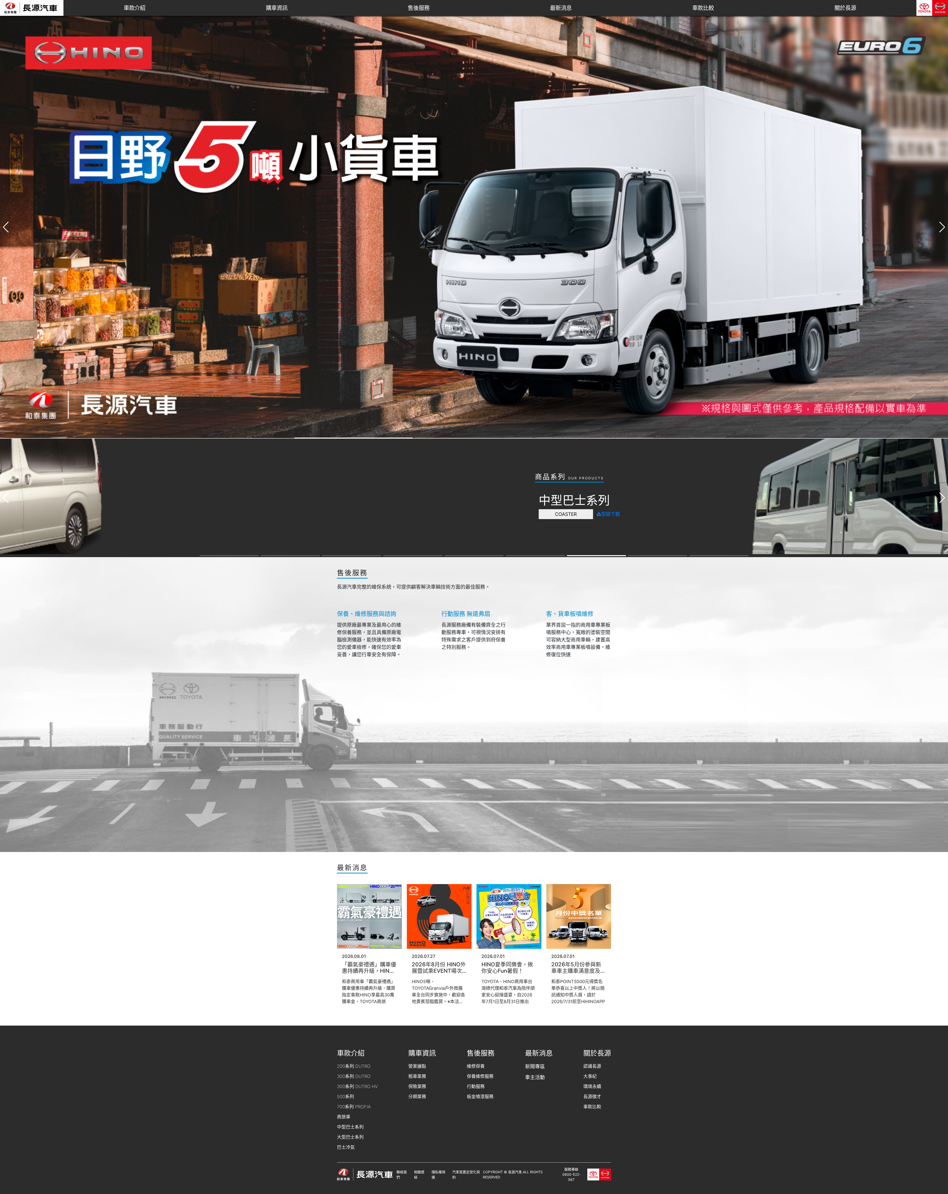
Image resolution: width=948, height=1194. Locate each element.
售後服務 (419, 7)
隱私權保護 (438, 1174)
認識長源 (592, 1066)
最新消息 (561, 7)
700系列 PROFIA (354, 1106)
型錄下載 (412, 494)
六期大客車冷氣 (368, 535)
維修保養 (476, 1066)
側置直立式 (368, 521)
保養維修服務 (480, 1076)
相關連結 (419, 1174)
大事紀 (590, 1076)
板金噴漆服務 (480, 1096)
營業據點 (417, 1066)
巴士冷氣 (346, 1147)
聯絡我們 (401, 1174)
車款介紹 (134, 7)
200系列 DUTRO (354, 1066)
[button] (942, 227)
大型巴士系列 (350, 1137)
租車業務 (417, 1076)
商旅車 (343, 1116)
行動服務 (476, 1086)
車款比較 (703, 7)
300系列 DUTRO (354, 1076)
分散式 (368, 507)
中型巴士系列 (350, 1127)
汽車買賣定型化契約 (466, 1174)
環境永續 (592, 1086)
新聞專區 (535, 1067)
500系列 (345, 1096)
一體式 (368, 494)
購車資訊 (277, 7)
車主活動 (535, 1077)
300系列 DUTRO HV (357, 1086)
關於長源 (845, 7)
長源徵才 (592, 1096)
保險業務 (417, 1086)
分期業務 (417, 1096)
